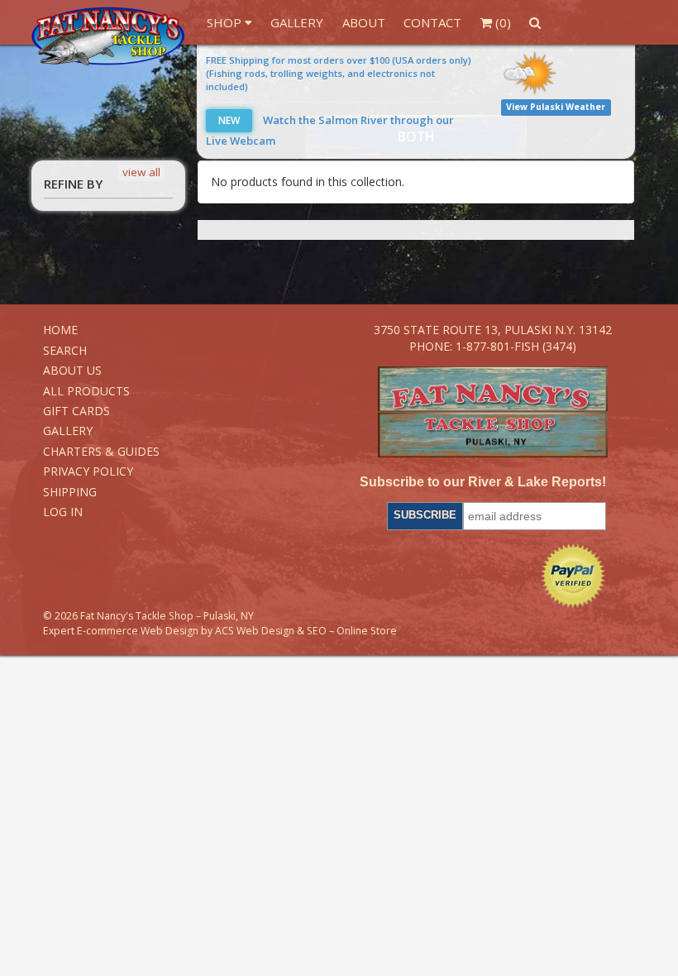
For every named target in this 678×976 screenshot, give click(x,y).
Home (60, 329)
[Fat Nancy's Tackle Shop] (107, 36)
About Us (72, 370)
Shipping (70, 492)
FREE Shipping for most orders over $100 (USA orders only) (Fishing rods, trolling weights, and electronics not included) (338, 73)
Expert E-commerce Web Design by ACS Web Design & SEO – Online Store (220, 631)
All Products (86, 391)
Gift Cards (76, 410)
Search (65, 350)
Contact (432, 22)
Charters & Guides (101, 451)
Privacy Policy (88, 471)
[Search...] (535, 22)
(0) (501, 22)
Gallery (296, 22)
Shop (226, 22)
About (363, 22)
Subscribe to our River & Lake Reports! (483, 482)
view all (141, 172)
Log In (63, 511)
